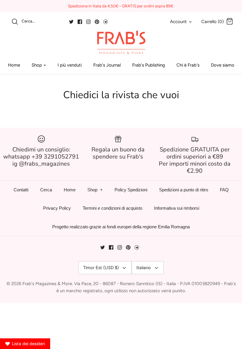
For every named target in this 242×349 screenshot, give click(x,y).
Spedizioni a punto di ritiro (183, 189)
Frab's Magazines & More (47, 283)
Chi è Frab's (188, 65)
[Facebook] (80, 22)
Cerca (46, 189)
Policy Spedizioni (131, 189)
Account (178, 21)
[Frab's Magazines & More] (121, 42)
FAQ (224, 189)
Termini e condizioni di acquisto (112, 208)
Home (14, 65)
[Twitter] (71, 22)
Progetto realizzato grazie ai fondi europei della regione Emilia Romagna (121, 226)
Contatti (21, 189)
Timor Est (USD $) (101, 267)
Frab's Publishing (148, 65)
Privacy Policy (57, 208)
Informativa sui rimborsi (176, 208)
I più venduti (70, 65)
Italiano (143, 267)
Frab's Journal (107, 65)
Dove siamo (222, 65)
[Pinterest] (97, 22)
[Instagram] (88, 22)
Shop (37, 65)
